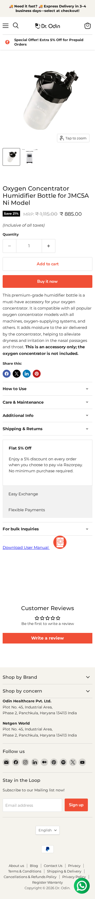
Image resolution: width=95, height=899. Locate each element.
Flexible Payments (26, 509)
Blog (34, 865)
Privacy (74, 865)
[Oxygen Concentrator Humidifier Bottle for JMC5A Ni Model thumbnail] (11, 156)
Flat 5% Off (20, 448)
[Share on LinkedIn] (27, 374)
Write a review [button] (47, 638)
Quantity (11, 234)
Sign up (76, 805)
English (45, 830)
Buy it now (47, 281)
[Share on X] (17, 374)
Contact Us (53, 865)
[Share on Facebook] (7, 374)
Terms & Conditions (24, 871)
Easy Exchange (23, 493)
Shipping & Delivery (64, 871)
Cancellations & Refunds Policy (30, 877)
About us (16, 865)
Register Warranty (47, 882)
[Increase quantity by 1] (48, 246)
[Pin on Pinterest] (37, 374)
